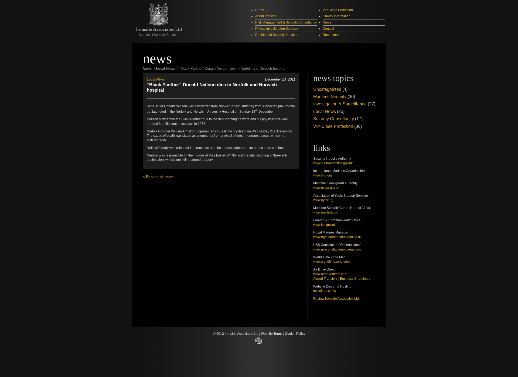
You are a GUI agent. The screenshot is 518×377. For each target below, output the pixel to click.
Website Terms (271, 334)
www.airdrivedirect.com (330, 274)
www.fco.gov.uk (324, 225)
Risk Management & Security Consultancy (286, 22)
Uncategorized (327, 89)
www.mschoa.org (325, 212)
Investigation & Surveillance (340, 103)
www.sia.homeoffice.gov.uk (333, 163)
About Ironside (266, 16)
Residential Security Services (276, 34)
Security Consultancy (333, 118)
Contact (328, 28)
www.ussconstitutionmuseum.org (337, 249)
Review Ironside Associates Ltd (336, 299)
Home (259, 10)
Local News (156, 79)
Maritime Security (329, 96)
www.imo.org (322, 175)
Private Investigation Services (276, 28)
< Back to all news (158, 177)
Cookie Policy (295, 334)
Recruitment (331, 34)
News (327, 22)
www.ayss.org (323, 200)
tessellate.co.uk (324, 291)
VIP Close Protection (338, 10)
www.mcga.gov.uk (326, 188)
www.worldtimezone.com (331, 261)
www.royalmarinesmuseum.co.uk (337, 237)
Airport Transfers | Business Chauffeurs (341, 279)
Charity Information (336, 16)
